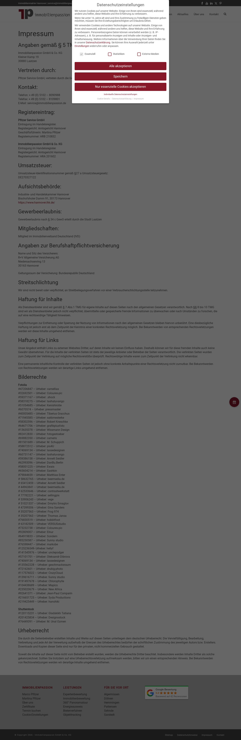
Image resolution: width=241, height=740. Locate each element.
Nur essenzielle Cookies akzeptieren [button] (120, 86)
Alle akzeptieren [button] (120, 66)
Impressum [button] (139, 99)
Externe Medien (150, 54)
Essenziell (90, 54)
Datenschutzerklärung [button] (122, 99)
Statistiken (119, 54)
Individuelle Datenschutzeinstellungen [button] (120, 94)
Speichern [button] (120, 76)
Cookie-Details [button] (103, 99)
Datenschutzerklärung (98, 42)
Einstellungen (82, 46)
